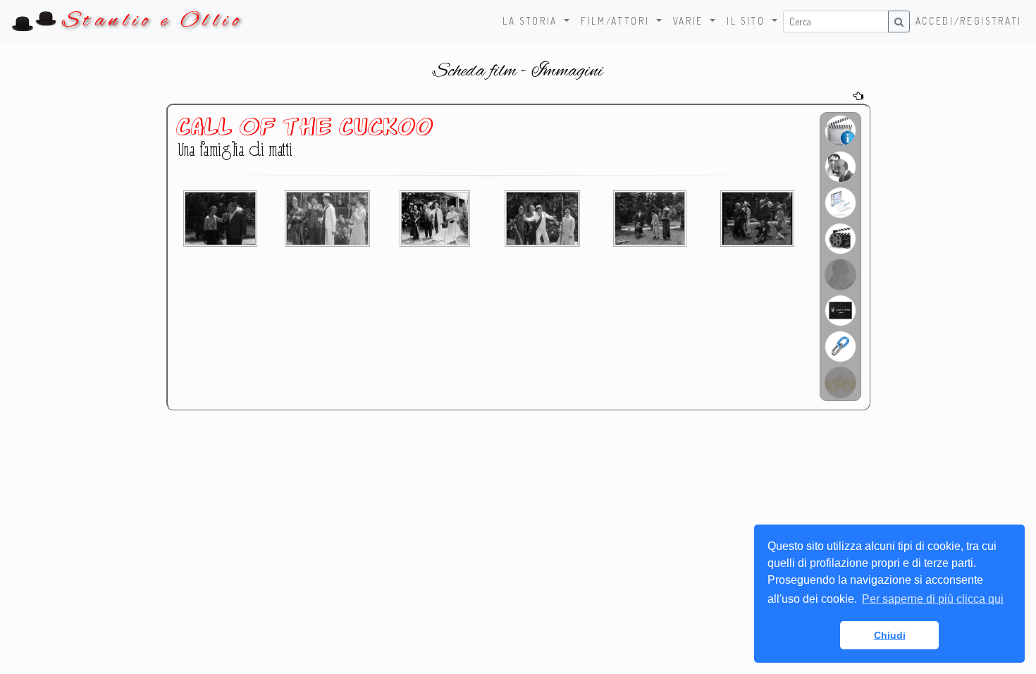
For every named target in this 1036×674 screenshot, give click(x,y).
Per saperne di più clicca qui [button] (933, 599)
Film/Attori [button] (617, 21)
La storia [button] (532, 21)
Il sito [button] (748, 21)
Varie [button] (690, 21)
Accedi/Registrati (968, 21)
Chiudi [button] (890, 635)
